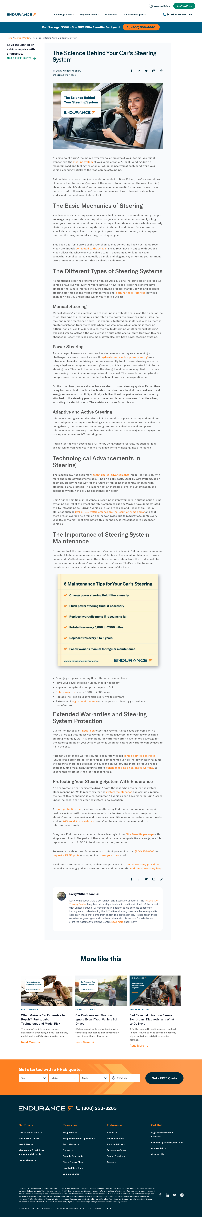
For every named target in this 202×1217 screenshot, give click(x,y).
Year (23, 1078)
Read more (117, 921)
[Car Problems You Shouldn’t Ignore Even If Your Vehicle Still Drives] (101, 991)
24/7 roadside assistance (78, 821)
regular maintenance (85, 701)
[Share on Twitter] (146, 70)
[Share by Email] (153, 70)
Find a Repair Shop (73, 1162)
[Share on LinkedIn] (139, 70)
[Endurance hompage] (46, 1108)
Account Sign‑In (162, 6)
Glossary (68, 1150)
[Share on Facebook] (131, 70)
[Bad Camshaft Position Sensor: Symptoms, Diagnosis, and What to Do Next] (155, 991)
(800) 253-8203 (145, 851)
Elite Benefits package (140, 834)
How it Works (26, 1144)
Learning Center (22, 38)
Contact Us (157, 1154)
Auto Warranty (71, 1144)
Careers (111, 1162)
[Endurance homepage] (21, 14)
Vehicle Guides (71, 1173)
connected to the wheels (91, 248)
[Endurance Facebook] (160, 1195)
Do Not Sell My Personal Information (70, 1208)
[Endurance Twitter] (174, 1195)
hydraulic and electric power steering (124, 357)
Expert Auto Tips (85, 1009)
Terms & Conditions (94, 1208)
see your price (110, 855)
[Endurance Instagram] (182, 1195)
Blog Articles (70, 1132)
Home (9, 38)
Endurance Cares (116, 1150)
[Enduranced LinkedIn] (167, 1195)
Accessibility (158, 1148)
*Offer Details (109, 1208)
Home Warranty (27, 1160)
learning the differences (130, 292)
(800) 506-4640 (143, 27)
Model (85, 1078)
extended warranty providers (141, 864)
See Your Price (184, 6)
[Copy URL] (161, 70)
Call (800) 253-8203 (30, 1132)
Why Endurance (115, 1138)
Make (55, 1078)
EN (190, 14)
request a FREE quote (66, 855)
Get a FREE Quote (19, 58)
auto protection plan (69, 809)
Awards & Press (116, 1144)
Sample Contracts (73, 1156)
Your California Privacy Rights (43, 1208)
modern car (88, 730)
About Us (112, 1132)
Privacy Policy (24, 1208)
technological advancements (111, 474)
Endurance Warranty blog (145, 868)
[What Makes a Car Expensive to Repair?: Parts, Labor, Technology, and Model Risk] (46, 991)
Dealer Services (116, 1156)
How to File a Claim (73, 1167)
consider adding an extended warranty (130, 767)
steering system (83, 161)
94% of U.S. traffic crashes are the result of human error (110, 511)
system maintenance (119, 791)
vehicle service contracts (139, 755)
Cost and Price (29, 1009)
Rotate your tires (66, 692)
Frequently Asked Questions (79, 1138)
